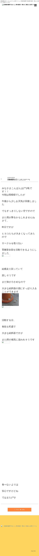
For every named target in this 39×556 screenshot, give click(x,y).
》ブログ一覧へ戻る (19, 509)
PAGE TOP (33, 551)
